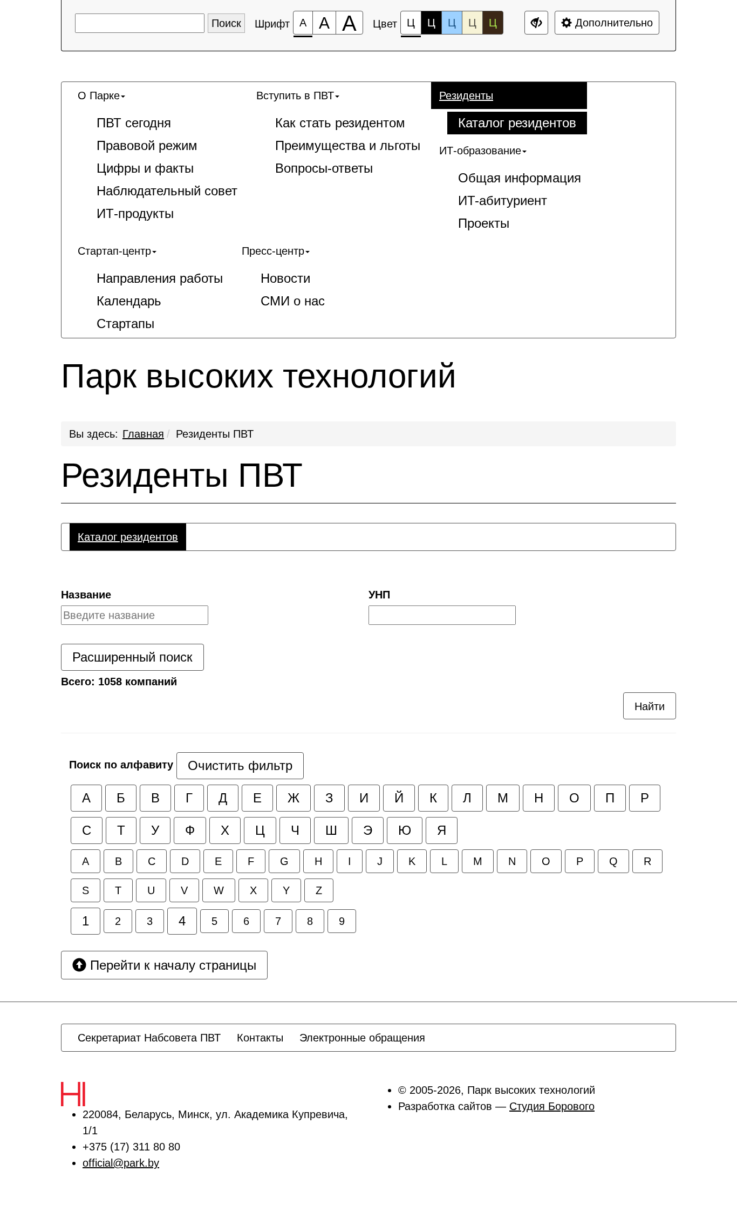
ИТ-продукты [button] (135, 213)
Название (86, 595)
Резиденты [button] (466, 95)
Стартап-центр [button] (114, 251)
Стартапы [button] (125, 323)
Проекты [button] (483, 223)
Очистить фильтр (240, 765)
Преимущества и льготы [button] (347, 145)
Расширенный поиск (132, 657)
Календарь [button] (129, 301)
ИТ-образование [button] (480, 150)
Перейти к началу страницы (171, 965)
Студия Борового (552, 1106)
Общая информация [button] (519, 178)
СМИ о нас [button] (293, 301)
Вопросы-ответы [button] (324, 168)
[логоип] (96, 1094)
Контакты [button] (260, 1038)
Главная (143, 434)
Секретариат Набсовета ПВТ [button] (149, 1038)
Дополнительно (612, 23)
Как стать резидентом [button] (340, 122)
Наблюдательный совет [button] (167, 190)
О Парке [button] (99, 95)
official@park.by (121, 1163)
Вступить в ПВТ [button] (295, 95)
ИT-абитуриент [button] (502, 200)
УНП (379, 595)
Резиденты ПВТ (215, 434)
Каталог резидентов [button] (517, 122)
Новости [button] (285, 278)
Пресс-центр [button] (273, 251)
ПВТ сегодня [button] (134, 122)
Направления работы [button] (160, 278)
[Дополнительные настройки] (536, 23)
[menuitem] (159, 155)
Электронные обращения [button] (362, 1038)
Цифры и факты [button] (145, 168)
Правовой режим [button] (147, 145)
